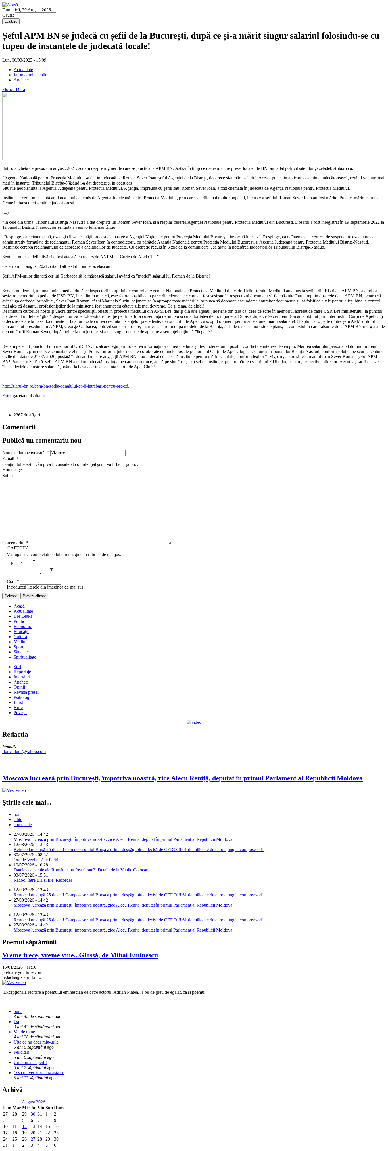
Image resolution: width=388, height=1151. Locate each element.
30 (33, 1114)
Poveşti (20, 712)
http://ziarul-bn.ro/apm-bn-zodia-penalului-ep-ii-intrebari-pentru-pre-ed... (67, 386)
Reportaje (22, 671)
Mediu (19, 641)
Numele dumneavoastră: (25, 452)
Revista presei (26, 692)
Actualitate (23, 69)
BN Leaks (23, 616)
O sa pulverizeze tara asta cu (39, 1072)
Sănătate (21, 651)
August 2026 (33, 1101)
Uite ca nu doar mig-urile (36, 1042)
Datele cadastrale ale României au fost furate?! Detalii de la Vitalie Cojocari (81, 870)
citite (18, 819)
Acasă (19, 606)
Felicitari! (22, 1052)
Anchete (21, 79)
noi (16, 814)
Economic (23, 626)
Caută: (8, 15)
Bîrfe (18, 707)
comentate (23, 824)
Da (16, 1021)
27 (33, 1139)
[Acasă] (10, 4)
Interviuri (22, 676)
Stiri (17, 666)
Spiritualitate (25, 657)
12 (24, 1126)
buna (18, 1011)
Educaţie (21, 631)
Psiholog (21, 697)
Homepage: (13, 469)
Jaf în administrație (30, 74)
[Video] (194, 722)
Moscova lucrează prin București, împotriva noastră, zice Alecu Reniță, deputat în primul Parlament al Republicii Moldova (123, 839)
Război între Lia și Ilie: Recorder (43, 880)
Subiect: (10, 475)
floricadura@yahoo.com (24, 751)
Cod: (13, 581)
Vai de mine (24, 1031)
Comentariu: (15, 542)
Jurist (18, 702)
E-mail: (10, 458)
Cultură (20, 636)
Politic (19, 621)
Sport (18, 646)
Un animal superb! (30, 1062)
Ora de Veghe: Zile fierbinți (38, 859)
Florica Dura (13, 89)
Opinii (19, 687)
